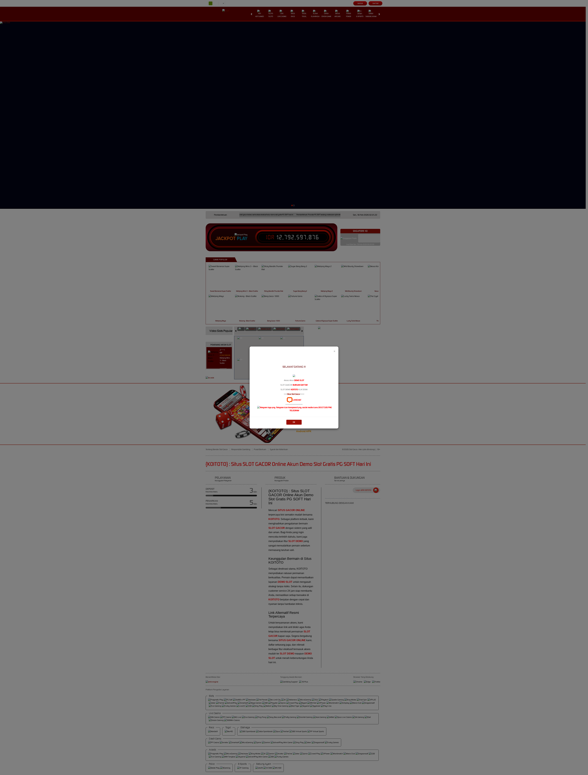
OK (294, 422)
